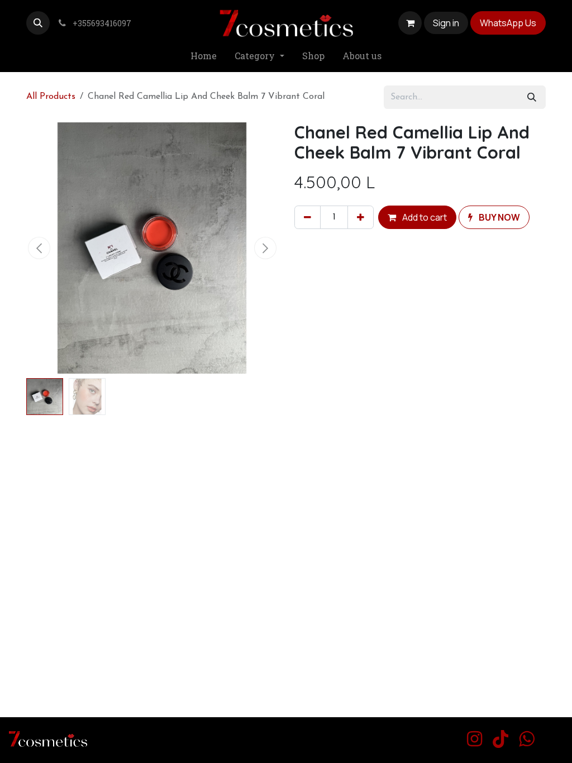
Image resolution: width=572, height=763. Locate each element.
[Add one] (360, 217)
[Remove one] (307, 217)
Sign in (446, 23)
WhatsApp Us (508, 23)
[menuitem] (204, 56)
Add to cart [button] (424, 217)
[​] (474, 739)
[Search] (532, 97)
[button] (38, 23)
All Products (50, 96)
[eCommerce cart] (410, 23)
